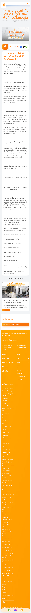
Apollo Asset (5, 424)
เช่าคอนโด (5, 358)
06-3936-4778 (8, 345)
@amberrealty (22, 345)
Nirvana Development (6, 491)
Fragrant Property (7, 536)
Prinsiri (4, 421)
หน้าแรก (3, 20)
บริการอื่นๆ (5, 371)
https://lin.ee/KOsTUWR (15, 252)
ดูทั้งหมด (8, 602)
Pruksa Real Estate (7, 571)
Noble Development (8, 596)
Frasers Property (7, 391)
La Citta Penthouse (7, 459)
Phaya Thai (20, 374)
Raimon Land (6, 598)
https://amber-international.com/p (13, 272)
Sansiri (4, 593)
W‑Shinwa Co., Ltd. (7, 545)
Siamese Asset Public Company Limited (8, 561)
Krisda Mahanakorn (8, 388)
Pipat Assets (5, 444)
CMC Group (5, 429)
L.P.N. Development (7, 438)
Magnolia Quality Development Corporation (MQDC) (8, 464)
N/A (3, 447)
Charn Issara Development (6, 414)
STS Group (5, 515)
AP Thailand (5, 590)
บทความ (7, 20)
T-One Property (6, 426)
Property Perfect (7, 581)
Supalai (4, 584)
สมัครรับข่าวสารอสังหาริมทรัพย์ (11, 324)
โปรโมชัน (5, 367)
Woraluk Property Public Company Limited (7, 531)
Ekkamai (19, 368)
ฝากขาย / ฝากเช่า (7, 363)
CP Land (4, 418)
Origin (4, 587)
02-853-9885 (7, 348)
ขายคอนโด (5, 354)
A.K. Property (6, 542)
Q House (4, 512)
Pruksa (4, 578)
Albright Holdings (7, 548)
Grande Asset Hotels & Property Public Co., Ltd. (8, 555)
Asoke (18, 365)
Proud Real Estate (7, 539)
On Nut (19, 371)
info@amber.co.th (9, 350)
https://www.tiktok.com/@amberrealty (15, 267)
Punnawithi (20, 379)
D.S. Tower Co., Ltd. (7, 450)
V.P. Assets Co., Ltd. (7, 568)
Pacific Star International (5, 400)
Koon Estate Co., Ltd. (8, 495)
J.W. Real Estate (6, 432)
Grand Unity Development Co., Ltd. (7, 524)
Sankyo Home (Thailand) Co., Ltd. (7, 519)
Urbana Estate (6, 441)
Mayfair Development (6, 404)
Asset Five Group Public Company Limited (7, 475)
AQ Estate (5, 435)
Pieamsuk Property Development (7, 574)
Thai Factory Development (6, 470)
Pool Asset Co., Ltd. (7, 565)
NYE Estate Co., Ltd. (7, 550)
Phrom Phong (21, 377)
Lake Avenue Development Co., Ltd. (7, 454)
